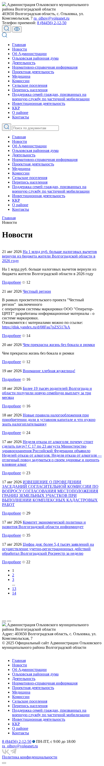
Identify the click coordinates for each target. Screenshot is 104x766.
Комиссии (21, 81)
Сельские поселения (29, 85)
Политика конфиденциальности (29, 757)
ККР (16, 108)
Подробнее (11, 282)
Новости (19, 49)
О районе (20, 112)
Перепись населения (29, 90)
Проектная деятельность (33, 72)
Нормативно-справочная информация (44, 67)
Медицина (21, 76)
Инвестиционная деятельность (38, 103)
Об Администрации (29, 54)
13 (14, 588)
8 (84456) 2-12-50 (51, 23)
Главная (19, 44)
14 (14, 593)
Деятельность (23, 63)
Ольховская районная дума (35, 58)
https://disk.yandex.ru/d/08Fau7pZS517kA (36, 327)
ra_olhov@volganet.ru (51, 18)
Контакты (20, 117)
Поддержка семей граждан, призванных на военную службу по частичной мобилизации (51, 96)
